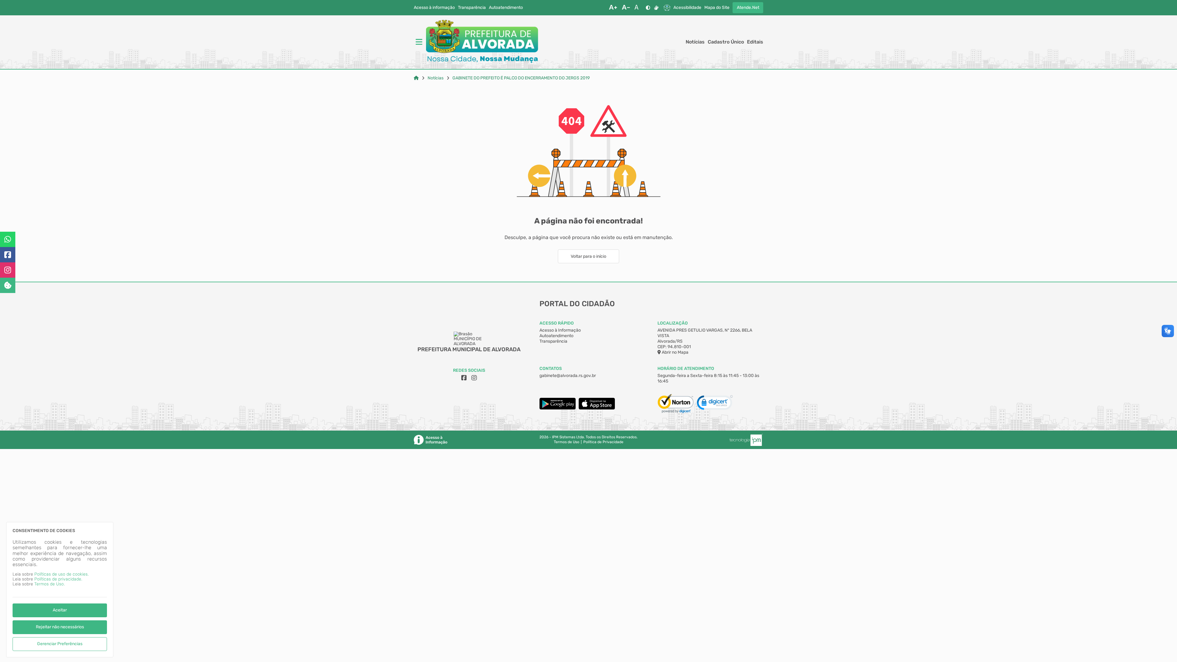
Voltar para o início (588, 256)
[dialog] (59, 589)
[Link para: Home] (416, 78)
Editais (755, 42)
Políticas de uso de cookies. (61, 574)
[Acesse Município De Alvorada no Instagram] (474, 378)
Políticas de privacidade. (58, 579)
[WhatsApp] (7, 239)
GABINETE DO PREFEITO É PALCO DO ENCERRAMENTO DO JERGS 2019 (521, 78)
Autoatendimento (506, 7)
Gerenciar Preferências (59, 643)
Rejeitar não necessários (60, 627)
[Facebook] (7, 254)
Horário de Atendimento (685, 368)
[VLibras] (656, 7)
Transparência (472, 7)
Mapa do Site (716, 7)
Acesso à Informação (560, 330)
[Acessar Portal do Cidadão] (482, 42)
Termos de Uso (566, 442)
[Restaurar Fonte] (638, 7)
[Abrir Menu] (418, 42)
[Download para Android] (557, 408)
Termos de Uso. (49, 584)
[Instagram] (7, 270)
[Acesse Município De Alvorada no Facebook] (464, 378)
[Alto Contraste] (648, 7)
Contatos (550, 368)
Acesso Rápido (556, 323)
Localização (672, 323)
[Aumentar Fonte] (613, 7)
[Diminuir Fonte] (625, 7)
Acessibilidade (687, 7)
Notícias (695, 42)
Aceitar (60, 610)
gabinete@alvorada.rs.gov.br (567, 375)
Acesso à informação (434, 7)
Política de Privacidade (603, 442)
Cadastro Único (726, 42)
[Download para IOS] (597, 408)
